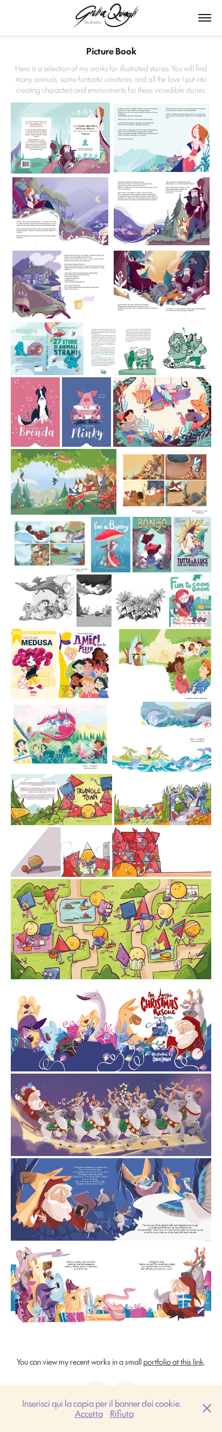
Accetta (89, 1413)
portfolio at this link (173, 1361)
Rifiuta (122, 1413)
